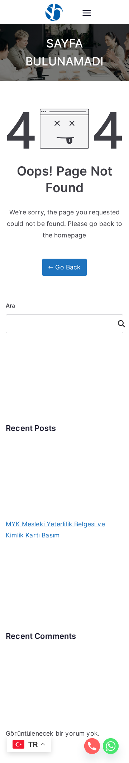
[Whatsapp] (111, 746)
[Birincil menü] (86, 13)
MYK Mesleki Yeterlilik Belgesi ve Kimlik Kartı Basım (55, 529)
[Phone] (92, 746)
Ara (10, 305)
